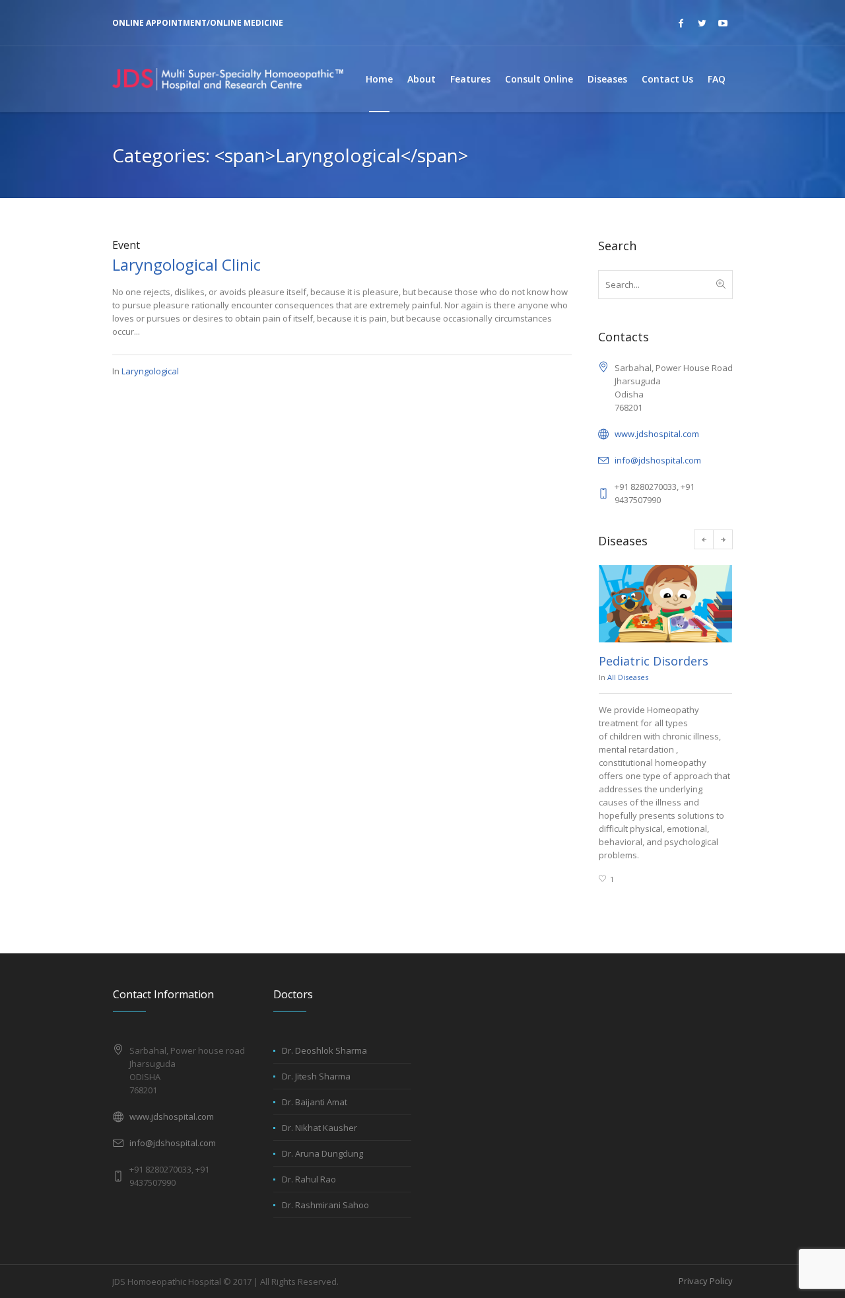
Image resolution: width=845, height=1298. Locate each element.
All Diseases (627, 677)
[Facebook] (681, 23)
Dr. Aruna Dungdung (322, 1153)
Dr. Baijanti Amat (314, 1102)
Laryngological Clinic (186, 264)
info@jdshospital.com (658, 460)
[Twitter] (702, 23)
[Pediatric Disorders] (665, 603)
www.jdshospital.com (657, 434)
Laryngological (150, 371)
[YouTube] (723, 23)
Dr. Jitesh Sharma (316, 1076)
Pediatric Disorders (653, 661)
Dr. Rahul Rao (309, 1179)
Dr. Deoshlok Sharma (324, 1050)
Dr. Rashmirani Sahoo (325, 1205)
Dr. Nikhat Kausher (319, 1128)
